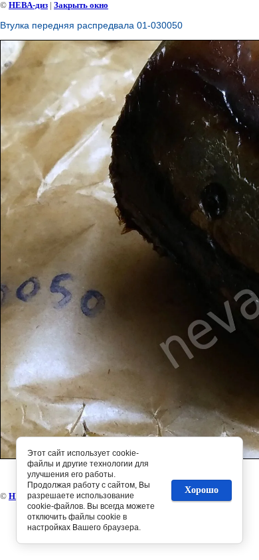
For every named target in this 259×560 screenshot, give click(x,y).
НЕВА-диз (28, 5)
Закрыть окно (81, 5)
